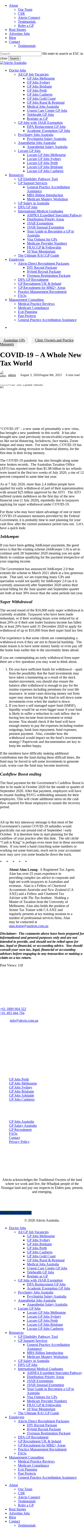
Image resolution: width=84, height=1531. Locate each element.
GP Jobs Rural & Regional (46, 1260)
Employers (16, 1417)
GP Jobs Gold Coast (41, 1256)
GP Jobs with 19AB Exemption (40, 1280)
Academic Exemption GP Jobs (48, 1288)
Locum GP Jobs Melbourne (46, 1312)
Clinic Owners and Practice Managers (37, 342)
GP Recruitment (20, 1129)
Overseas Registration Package (49, 1433)
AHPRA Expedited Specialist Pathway (54, 1373)
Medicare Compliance (33, 1465)
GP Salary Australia (23, 1125)
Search (14, 58)
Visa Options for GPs (42, 1397)
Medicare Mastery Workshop (47, 1357)
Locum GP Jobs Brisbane (45, 1324)
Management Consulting (26, 1457)
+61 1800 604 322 (13, 1009)
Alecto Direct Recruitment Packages (43, 1421)
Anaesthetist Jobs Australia (37, 1300)
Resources (16, 1332)
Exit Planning (27, 1469)
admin (12, 375)
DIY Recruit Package (42, 1425)
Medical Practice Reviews (36, 1461)
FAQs (13, 1134)
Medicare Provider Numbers (47, 1401)
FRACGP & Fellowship (44, 1405)
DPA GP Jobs (27, 1365)
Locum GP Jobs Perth (42, 1320)
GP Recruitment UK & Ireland (39, 1441)
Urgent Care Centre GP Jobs (47, 1268)
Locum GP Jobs (29, 1308)
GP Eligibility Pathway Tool (38, 1337)
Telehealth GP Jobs (40, 1272)
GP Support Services (32, 1341)
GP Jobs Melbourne (23, 1083)
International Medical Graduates (40, 1369)
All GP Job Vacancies (33, 1232)
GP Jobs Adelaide (21, 1095)
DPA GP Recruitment (33, 1437)
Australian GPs (14, 340)
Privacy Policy (19, 1142)
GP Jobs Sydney (20, 1087)
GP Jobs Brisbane (21, 1091)
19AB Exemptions (40, 1381)
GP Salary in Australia (33, 1361)
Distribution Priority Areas (45, 1377)
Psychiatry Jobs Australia (35, 1292)
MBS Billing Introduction (45, 1353)
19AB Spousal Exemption (45, 1385)
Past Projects (27, 1473)
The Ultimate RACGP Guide (38, 1413)
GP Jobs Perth (19, 1079)
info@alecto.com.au (24, 1020)
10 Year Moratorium (41, 1409)
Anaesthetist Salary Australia (47, 1304)
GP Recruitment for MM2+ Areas (41, 1445)
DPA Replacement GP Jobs (46, 1284)
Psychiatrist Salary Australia (46, 1296)
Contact (14, 1138)
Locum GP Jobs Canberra (45, 1328)
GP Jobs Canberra (21, 1099)
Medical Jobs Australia (43, 1264)
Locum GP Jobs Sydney (44, 1316)
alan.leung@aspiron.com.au (28, 926)
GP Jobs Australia (21, 1121)
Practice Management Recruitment (42, 1449)
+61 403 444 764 (12, 1013)
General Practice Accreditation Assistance (47, 1477)
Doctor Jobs (17, 1228)
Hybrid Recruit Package (44, 1429)
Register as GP (37, 1276)
